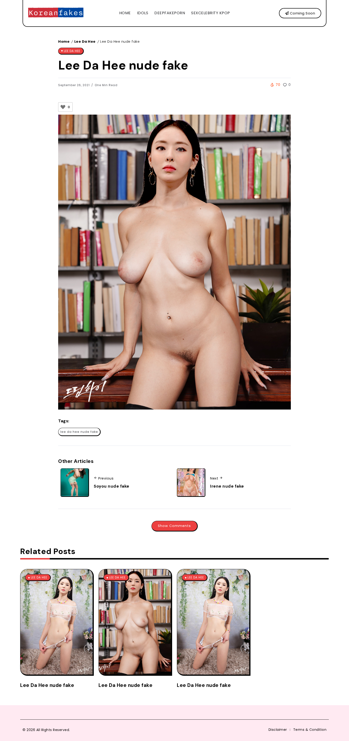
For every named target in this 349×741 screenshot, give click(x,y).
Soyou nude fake (111, 486)
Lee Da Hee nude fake (47, 685)
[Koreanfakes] (56, 13)
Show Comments (174, 525)
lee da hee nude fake (79, 432)
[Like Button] (62, 107)
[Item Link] (56, 622)
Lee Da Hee (85, 41)
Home (64, 41)
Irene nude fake (227, 486)
